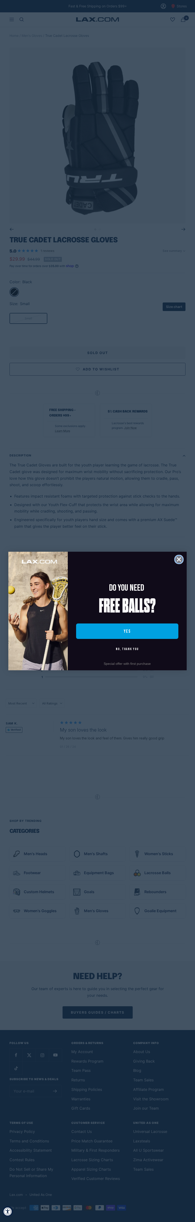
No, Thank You (127, 649)
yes (127, 631)
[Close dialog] (179, 559)
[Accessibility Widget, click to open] (7, 1211)
